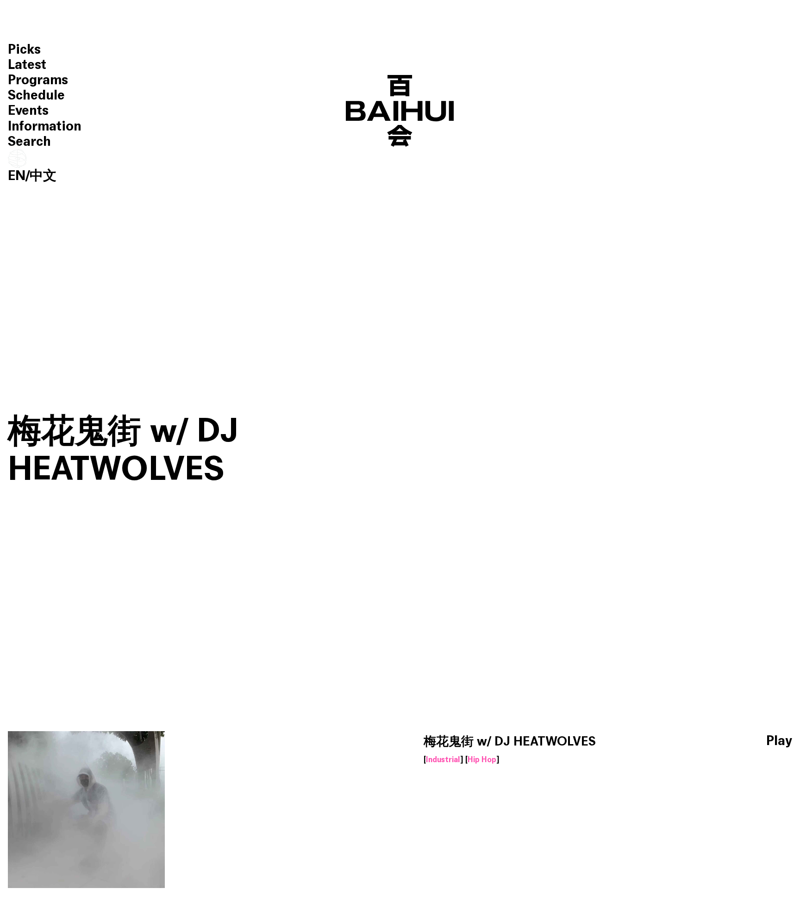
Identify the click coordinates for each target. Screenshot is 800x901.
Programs (38, 80)
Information (44, 126)
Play (779, 741)
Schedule (36, 95)
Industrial (443, 759)
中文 (43, 176)
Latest (27, 64)
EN (16, 176)
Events (28, 110)
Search (29, 141)
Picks (24, 49)
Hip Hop (482, 759)
